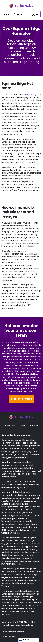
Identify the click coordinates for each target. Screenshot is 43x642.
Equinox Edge (31, 94)
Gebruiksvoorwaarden (13, 631)
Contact (19, 14)
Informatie (10, 425)
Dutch (26, 639)
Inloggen (33, 14)
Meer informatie (21, 399)
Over (7, 14)
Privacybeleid (9, 636)
